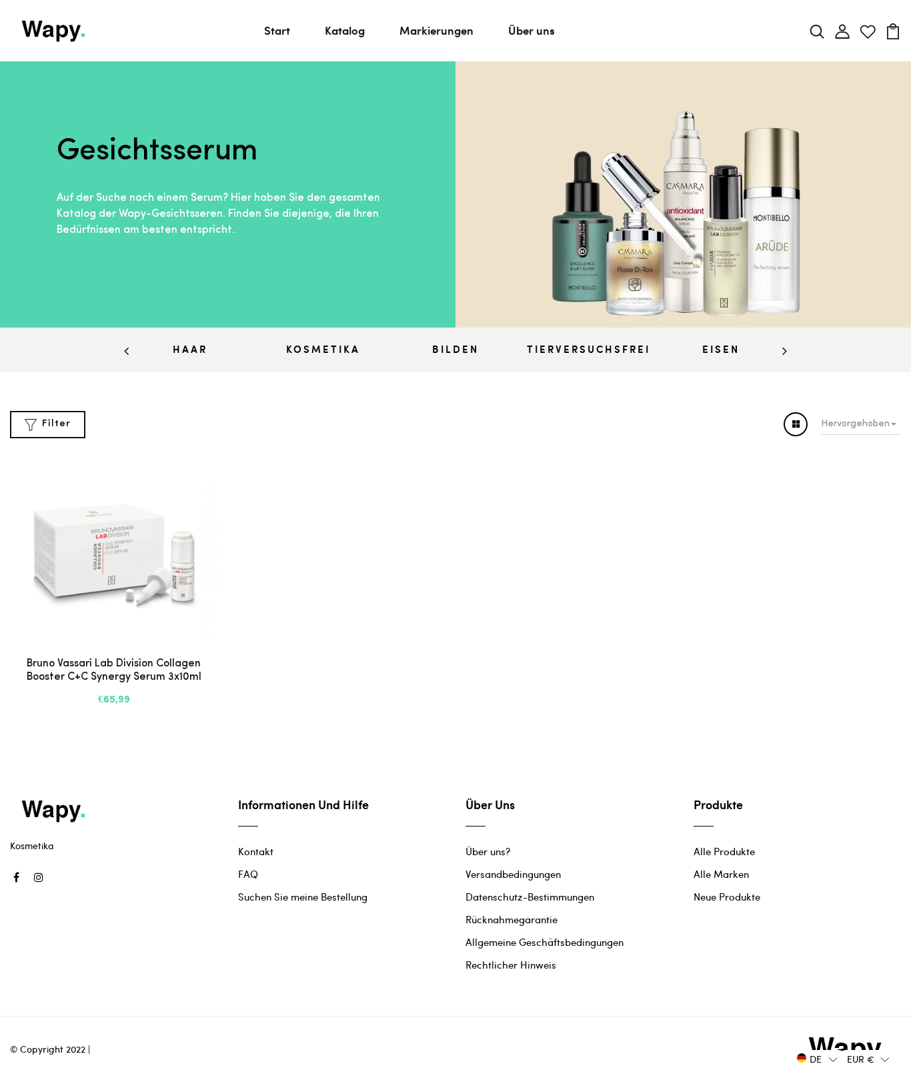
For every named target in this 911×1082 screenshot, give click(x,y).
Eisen (721, 349)
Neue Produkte (727, 896)
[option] (190, 350)
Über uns (531, 30)
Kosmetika (323, 349)
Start (277, 30)
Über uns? (488, 851)
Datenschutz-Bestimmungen (530, 896)
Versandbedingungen (513, 874)
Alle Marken (721, 874)
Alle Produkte (724, 851)
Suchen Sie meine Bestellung (302, 896)
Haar (190, 349)
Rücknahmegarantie (512, 919)
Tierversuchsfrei (588, 349)
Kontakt (255, 851)
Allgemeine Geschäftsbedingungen (545, 942)
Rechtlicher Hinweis (511, 964)
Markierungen (436, 30)
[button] (817, 1058)
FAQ (248, 874)
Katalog (345, 30)
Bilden (455, 349)
